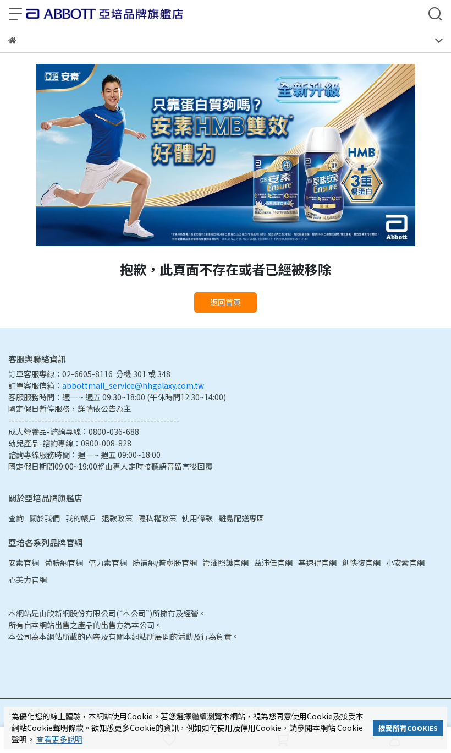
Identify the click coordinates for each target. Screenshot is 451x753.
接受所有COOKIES (408, 728)
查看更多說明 (59, 739)
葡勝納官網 (64, 562)
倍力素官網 (108, 562)
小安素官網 (405, 562)
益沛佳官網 (273, 562)
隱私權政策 (157, 517)
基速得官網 (317, 562)
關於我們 (44, 517)
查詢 (16, 517)
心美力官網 (27, 579)
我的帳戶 (80, 517)
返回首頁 (225, 302)
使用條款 (197, 517)
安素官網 (23, 562)
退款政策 (117, 517)
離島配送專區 (241, 517)
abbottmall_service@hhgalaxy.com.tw (133, 385)
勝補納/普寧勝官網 (165, 562)
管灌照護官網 (225, 562)
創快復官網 (361, 562)
